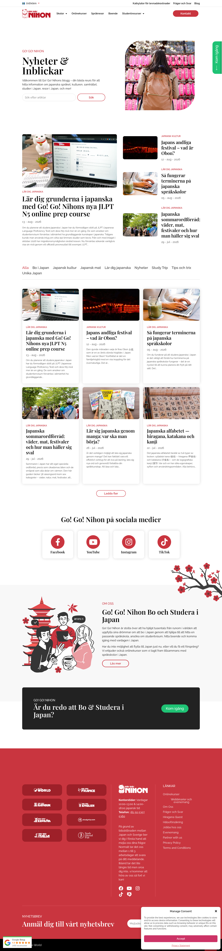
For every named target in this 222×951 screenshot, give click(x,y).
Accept (181, 938)
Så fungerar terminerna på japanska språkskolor (176, 183)
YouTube (93, 552)
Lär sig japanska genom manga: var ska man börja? (110, 436)
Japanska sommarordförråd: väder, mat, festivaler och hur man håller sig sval (180, 225)
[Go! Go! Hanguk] (42, 805)
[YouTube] (93, 542)
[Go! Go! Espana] (42, 819)
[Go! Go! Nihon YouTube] (129, 888)
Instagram (129, 552)
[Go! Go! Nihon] (133, 788)
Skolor (60, 13)
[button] (215, 911)
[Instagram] (129, 542)
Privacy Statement (181, 945)
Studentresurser (131, 13)
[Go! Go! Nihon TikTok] (121, 894)
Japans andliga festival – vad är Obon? (177, 147)
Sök (91, 97)
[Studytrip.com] (86, 790)
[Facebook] (57, 542)
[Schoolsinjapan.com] (86, 804)
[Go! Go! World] (42, 790)
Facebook (57, 552)
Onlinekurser (79, 13)
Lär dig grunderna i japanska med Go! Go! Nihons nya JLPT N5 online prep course (68, 206)
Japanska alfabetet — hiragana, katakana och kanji (170, 436)
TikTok (164, 552)
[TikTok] (164, 542)
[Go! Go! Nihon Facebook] (121, 888)
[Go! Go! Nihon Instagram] (137, 888)
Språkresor (97, 13)
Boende (113, 13)
